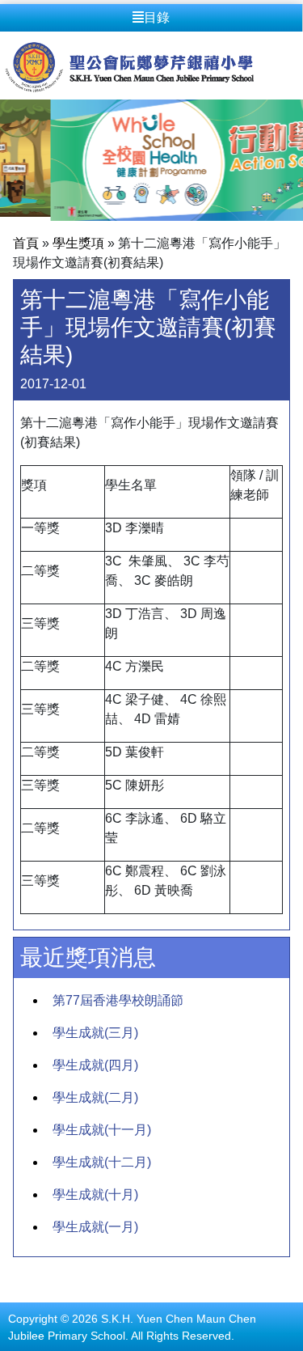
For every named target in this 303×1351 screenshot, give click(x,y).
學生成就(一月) (95, 1227)
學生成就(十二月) (102, 1162)
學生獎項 (78, 243)
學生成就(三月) (95, 1033)
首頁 (26, 243)
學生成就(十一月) (102, 1130)
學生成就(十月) (95, 1194)
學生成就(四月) (95, 1065)
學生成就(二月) (95, 1097)
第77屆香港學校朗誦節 (118, 1000)
